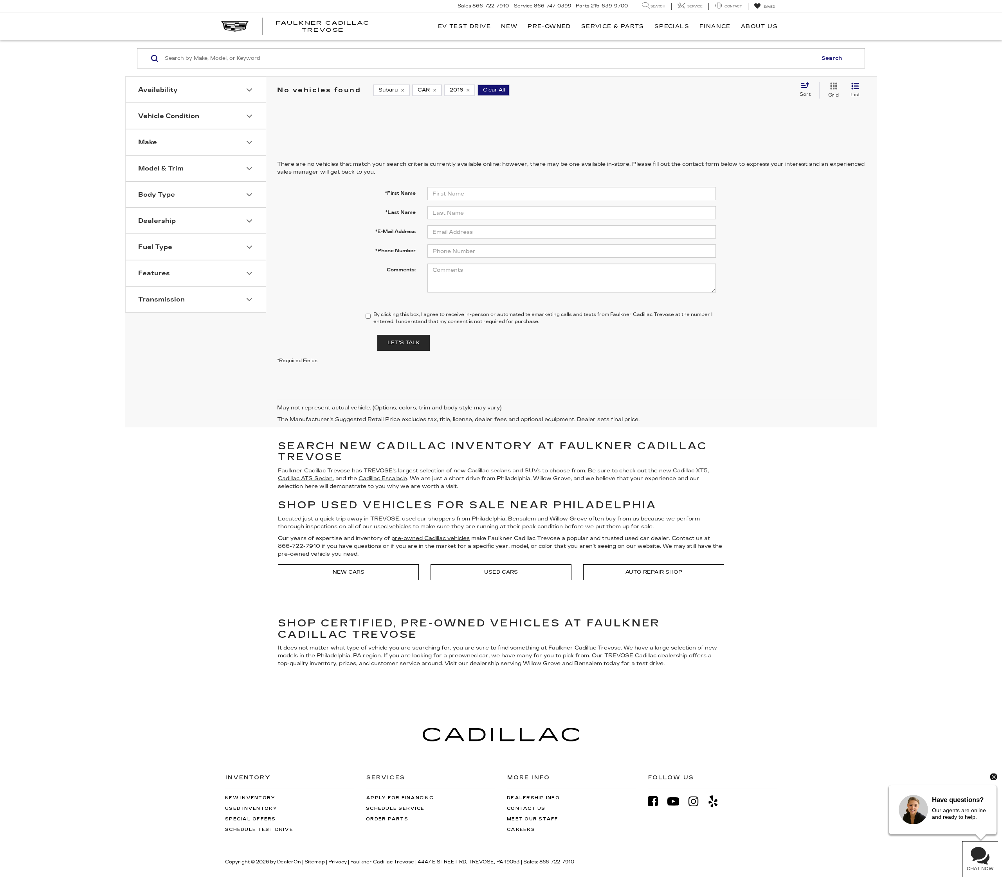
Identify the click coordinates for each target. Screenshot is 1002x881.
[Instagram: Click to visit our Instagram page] (697, 801)
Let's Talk (403, 342)
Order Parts (387, 819)
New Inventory (250, 797)
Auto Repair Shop (653, 572)
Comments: (401, 270)
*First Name (400, 193)
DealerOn (289, 862)
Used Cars (501, 572)
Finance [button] (715, 26)
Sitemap (315, 862)
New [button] (509, 26)
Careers (521, 829)
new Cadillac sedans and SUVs (497, 470)
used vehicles (392, 526)
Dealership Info (533, 797)
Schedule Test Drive (259, 829)
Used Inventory (251, 808)
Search (832, 58)
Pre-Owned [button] (549, 26)
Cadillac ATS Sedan (305, 478)
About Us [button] (759, 26)
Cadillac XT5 (690, 470)
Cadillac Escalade (383, 478)
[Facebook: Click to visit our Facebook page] (657, 801)
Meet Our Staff (533, 819)
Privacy (337, 862)
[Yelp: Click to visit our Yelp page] (717, 801)
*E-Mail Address (395, 231)
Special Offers (250, 819)
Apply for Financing (400, 797)
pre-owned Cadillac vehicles (430, 538)
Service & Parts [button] (612, 26)
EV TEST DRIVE (464, 26)
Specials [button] (671, 26)
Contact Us (526, 808)
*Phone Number (395, 250)
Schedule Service (395, 808)
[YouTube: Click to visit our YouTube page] (677, 801)
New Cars (348, 572)
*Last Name (401, 212)
